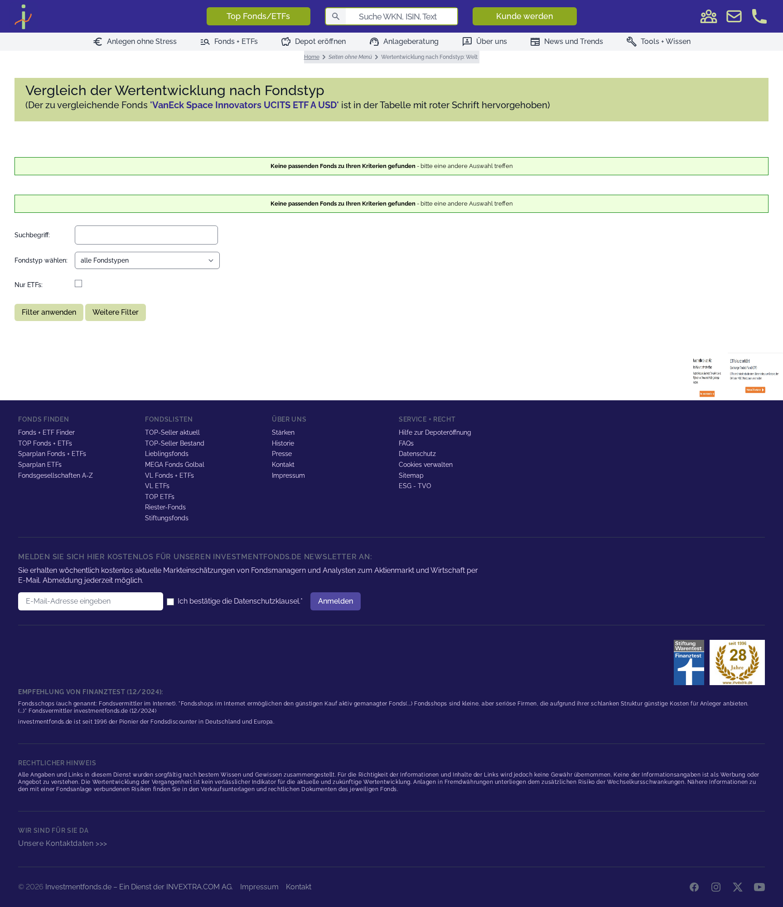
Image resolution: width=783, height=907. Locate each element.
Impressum (288, 475)
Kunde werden (524, 16)
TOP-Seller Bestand (174, 443)
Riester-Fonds (165, 507)
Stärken (283, 432)
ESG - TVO (415, 485)
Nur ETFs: (28, 284)
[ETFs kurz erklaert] (755, 375)
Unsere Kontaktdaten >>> (62, 843)
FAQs (406, 443)
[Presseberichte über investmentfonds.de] (691, 662)
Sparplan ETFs (40, 464)
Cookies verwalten (426, 464)
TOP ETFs (159, 496)
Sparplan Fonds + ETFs (52, 453)
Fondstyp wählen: (41, 260)
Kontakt (283, 464)
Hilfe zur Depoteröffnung (435, 432)
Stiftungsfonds (166, 518)
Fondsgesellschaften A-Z (55, 475)
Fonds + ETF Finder (46, 432)
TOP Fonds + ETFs (45, 443)
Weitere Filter (115, 312)
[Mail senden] (734, 16)
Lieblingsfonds (166, 453)
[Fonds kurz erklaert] (709, 375)
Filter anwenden (49, 312)
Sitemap (411, 475)
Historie (283, 443)
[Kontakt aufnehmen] (759, 16)
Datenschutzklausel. (267, 601)
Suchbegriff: (32, 235)
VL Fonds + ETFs (169, 475)
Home (311, 57)
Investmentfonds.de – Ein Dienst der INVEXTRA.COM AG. (139, 887)
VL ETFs (157, 485)
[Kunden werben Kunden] (709, 16)
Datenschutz (417, 453)
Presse (282, 453)
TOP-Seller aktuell (172, 432)
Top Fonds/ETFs (258, 16)
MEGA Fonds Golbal (174, 464)
